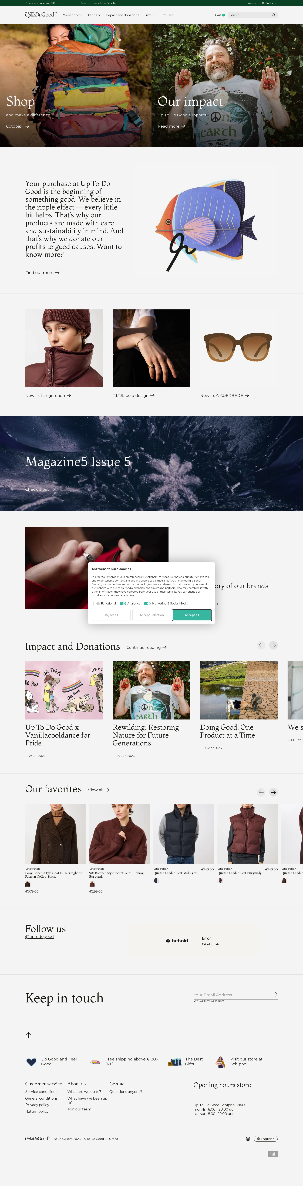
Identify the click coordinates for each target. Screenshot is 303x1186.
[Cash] (273, 1155)
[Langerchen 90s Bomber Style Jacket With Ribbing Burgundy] (119, 834)
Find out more (39, 272)
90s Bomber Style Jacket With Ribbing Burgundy (116, 874)
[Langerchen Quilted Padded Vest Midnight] (183, 834)
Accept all (192, 615)
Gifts (148, 15)
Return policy (37, 1111)
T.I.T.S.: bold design (131, 395)
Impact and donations (122, 15)
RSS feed (111, 1139)
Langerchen (32, 868)
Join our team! (79, 1109)
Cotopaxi (14, 126)
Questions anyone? (125, 1091)
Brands (92, 15)
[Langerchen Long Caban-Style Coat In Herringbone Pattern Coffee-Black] (55, 834)
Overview (203, 569)
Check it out (37, 489)
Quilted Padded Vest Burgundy (239, 873)
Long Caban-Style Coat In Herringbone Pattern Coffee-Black (53, 874)
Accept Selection (152, 615)
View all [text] (98, 791)
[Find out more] (206, 220)
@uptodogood (39, 936)
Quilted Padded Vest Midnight (175, 873)
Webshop (70, 15)
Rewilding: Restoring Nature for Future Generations (146, 735)
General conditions (41, 1098)
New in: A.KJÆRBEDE (221, 395)
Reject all (111, 615)
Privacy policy (37, 1105)
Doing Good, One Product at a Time (227, 731)
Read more (169, 126)
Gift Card (166, 15)
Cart (221, 15)
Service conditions (41, 1091)
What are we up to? (84, 1091)
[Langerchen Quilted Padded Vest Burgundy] (247, 834)
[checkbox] (104, 604)
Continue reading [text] (144, 648)
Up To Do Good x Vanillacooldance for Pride (57, 735)
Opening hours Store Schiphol (99, 3)
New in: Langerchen (45, 395)
